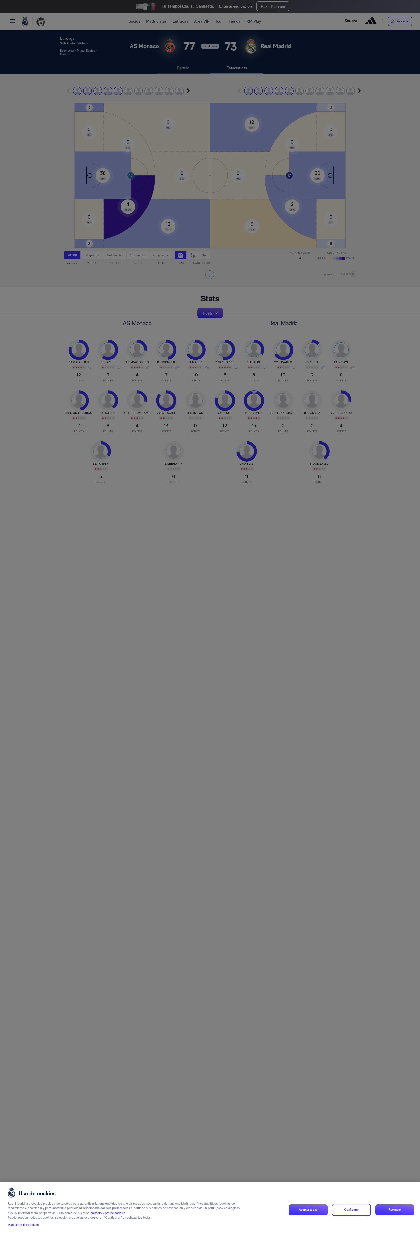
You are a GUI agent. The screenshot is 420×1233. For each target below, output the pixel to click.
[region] (210, 1207)
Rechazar (395, 1209)
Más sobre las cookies (23, 1225)
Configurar (351, 1209)
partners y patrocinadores (107, 1213)
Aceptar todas (308, 1209)
